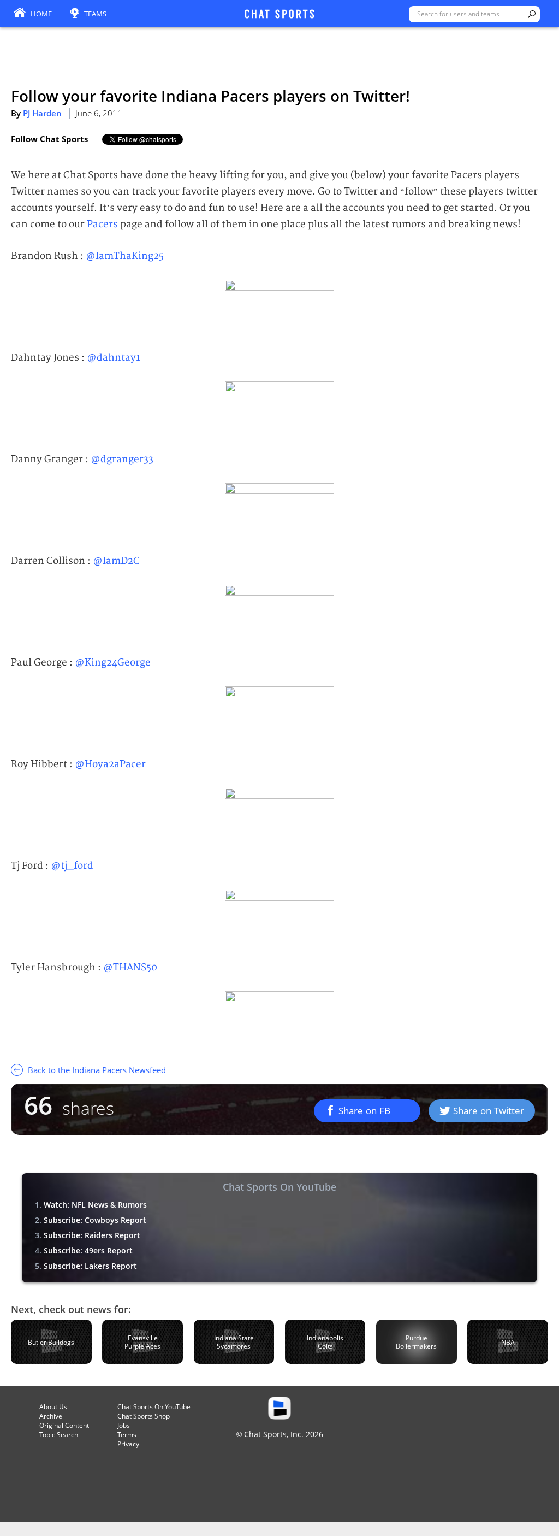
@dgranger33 (122, 459)
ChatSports (279, 14)
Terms (126, 1434)
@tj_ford (72, 866)
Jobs (123, 1425)
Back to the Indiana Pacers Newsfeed (96, 1069)
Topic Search (58, 1434)
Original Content (64, 1425)
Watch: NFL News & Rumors (95, 1204)
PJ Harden (42, 113)
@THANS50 (130, 967)
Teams (95, 14)
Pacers (102, 224)
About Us (53, 1406)
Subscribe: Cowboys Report (95, 1220)
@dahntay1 (113, 357)
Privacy (128, 1444)
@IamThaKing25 (125, 256)
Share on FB (364, 1110)
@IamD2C (116, 561)
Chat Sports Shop (143, 1416)
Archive (50, 1416)
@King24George (113, 662)
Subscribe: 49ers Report (88, 1250)
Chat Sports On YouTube (154, 1406)
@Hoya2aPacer (110, 764)
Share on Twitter (488, 1110)
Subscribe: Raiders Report (92, 1235)
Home (41, 14)
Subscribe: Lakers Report (90, 1266)
